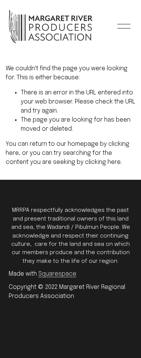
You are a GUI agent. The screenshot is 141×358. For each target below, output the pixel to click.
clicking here (103, 162)
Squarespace (57, 274)
